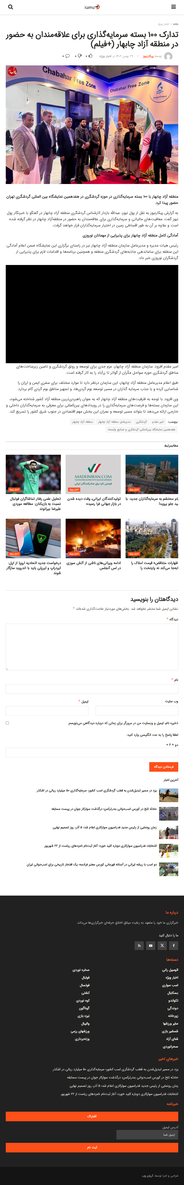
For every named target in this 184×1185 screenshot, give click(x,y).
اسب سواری (170, 985)
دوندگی (172, 1008)
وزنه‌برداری (82, 1038)
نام (174, 680)
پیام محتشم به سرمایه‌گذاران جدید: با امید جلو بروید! (153, 501)
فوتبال (86, 977)
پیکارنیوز (148, 56)
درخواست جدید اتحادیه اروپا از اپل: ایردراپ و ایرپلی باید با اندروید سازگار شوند (33, 568)
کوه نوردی (83, 1000)
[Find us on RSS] (139, 945)
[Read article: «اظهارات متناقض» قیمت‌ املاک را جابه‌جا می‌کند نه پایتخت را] (153, 538)
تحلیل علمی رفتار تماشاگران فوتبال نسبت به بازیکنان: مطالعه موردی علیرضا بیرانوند (35, 504)
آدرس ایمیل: (169, 1127)
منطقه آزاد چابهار (82, 422)
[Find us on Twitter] (162, 945)
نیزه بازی (84, 1015)
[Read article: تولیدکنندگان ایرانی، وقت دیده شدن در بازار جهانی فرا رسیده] (93, 474)
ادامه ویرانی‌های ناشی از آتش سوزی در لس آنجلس (94, 565)
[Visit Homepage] (92, 7)
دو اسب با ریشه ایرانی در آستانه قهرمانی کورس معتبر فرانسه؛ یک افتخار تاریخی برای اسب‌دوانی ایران (92, 864)
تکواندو (173, 1000)
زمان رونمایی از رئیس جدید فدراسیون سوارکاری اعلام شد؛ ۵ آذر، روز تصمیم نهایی (105, 827)
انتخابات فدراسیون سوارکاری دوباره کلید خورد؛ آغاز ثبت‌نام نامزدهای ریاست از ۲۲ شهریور (100, 845)
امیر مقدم (158, 422)
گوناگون (84, 1008)
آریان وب (147, 1175)
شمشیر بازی (170, 1031)
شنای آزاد (172, 1038)
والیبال (85, 1023)
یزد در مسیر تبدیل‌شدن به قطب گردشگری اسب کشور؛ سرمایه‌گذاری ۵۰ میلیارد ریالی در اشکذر (97, 790)
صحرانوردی (170, 1046)
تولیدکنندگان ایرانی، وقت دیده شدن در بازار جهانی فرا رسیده (94, 501)
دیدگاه (172, 619)
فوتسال (85, 985)
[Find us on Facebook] (173, 945)
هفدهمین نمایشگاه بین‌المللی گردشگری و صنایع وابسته (141, 429)
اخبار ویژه (163, 24)
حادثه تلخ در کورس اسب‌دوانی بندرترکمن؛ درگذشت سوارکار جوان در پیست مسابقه (104, 808)
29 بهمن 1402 (124, 56)
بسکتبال (172, 992)
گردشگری (141, 422)
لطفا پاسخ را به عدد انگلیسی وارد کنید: (152, 734)
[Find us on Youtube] (150, 945)
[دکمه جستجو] (10, 7)
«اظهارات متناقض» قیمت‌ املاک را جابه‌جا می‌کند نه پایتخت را (156, 565)
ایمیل (83, 701)
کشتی (85, 992)
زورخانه (173, 1015)
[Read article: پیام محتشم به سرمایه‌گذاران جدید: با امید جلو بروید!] (153, 474)
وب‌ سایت (171, 701)
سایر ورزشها (170, 1023)
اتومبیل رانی (170, 969)
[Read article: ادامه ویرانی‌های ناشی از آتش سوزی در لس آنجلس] (93, 538)
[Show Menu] (173, 7)
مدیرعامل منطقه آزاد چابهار (114, 422)
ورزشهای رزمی (80, 1031)
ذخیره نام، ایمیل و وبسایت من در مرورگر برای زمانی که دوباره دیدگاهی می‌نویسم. (123, 723)
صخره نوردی (81, 969)
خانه (175, 24)
